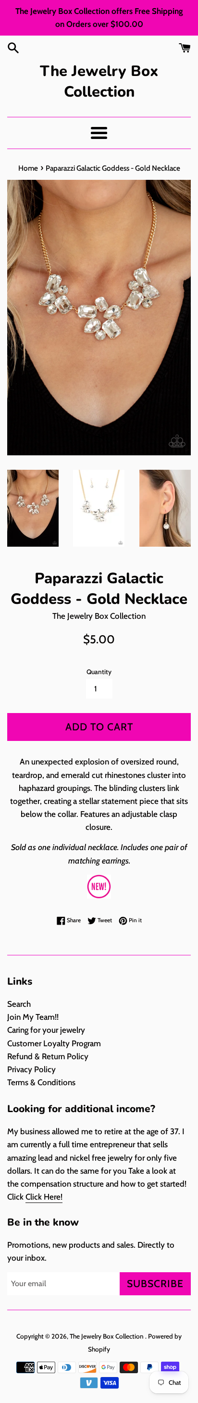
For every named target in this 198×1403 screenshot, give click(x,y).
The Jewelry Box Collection (99, 81)
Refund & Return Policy (47, 1056)
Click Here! (43, 1197)
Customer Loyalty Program (54, 1043)
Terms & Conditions (41, 1082)
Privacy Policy (31, 1069)
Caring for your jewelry (46, 1030)
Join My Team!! (33, 1017)
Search (19, 1004)
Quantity (99, 672)
